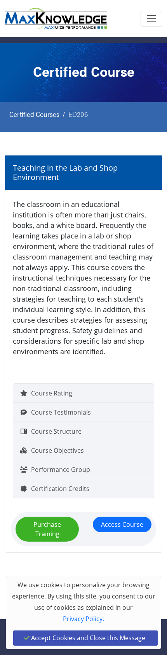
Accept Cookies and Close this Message (87, 638)
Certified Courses (34, 114)
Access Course (122, 524)
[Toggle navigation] (151, 18)
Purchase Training (47, 529)
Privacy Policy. (83, 618)
